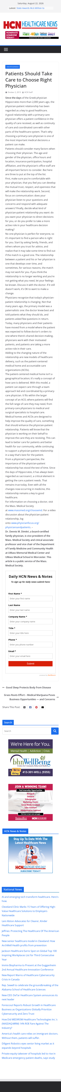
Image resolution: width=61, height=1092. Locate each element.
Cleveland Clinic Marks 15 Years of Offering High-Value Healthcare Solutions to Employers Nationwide (29, 911)
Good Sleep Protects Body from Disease (28, 687)
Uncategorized (13, 67)
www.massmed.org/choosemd (25, 510)
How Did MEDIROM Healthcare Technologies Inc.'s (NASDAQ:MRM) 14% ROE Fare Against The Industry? (29, 1024)
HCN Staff (28, 92)
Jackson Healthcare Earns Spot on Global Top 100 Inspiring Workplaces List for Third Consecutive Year (29, 955)
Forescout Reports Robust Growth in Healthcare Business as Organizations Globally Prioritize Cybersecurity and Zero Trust (29, 1009)
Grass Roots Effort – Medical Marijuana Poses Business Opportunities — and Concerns (29, 697)
